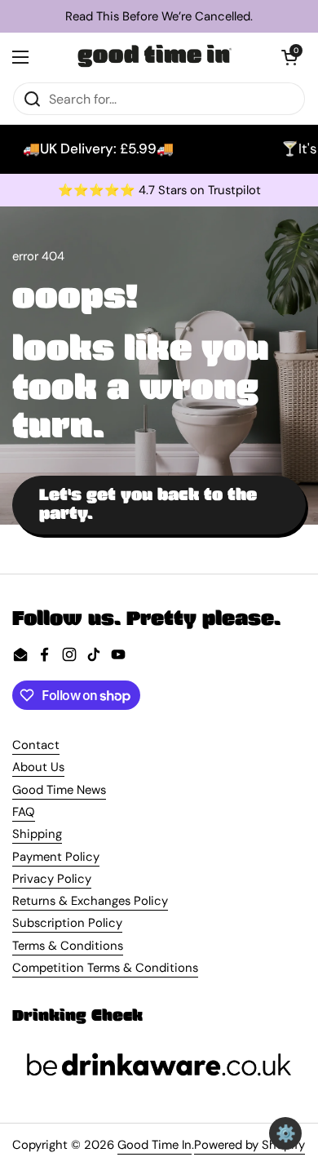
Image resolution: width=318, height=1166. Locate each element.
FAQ (23, 812)
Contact (36, 745)
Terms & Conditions (67, 946)
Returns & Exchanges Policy (90, 901)
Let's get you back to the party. (148, 504)
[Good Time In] (155, 57)
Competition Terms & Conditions (105, 968)
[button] (289, 57)
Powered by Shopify (249, 1145)
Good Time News (59, 790)
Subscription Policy (67, 923)
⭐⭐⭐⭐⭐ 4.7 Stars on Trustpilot (159, 190)
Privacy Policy (51, 879)
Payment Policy (55, 857)
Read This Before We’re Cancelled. (159, 17)
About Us (38, 767)
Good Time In (154, 1145)
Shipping (37, 834)
